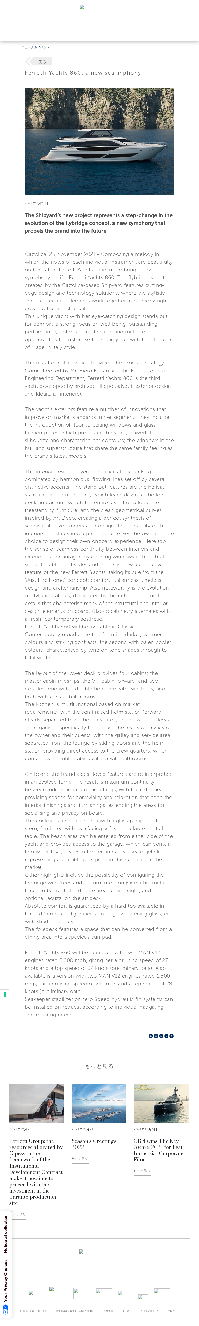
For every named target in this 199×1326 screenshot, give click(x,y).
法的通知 (108, 1311)
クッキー (127, 1311)
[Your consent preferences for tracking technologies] (5, 995)
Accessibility (150, 1311)
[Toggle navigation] (189, 32)
